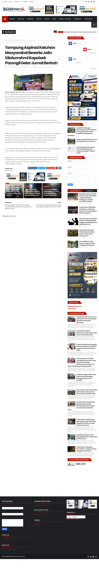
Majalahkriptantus (74, 306)
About (11, 1)
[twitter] (86, 1)
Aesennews (72, 308)
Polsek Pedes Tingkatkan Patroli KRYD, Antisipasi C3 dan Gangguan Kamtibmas (86, 449)
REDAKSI (36, 524)
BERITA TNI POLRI (65, 19)
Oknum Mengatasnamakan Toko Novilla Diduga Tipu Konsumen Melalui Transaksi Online (85, 150)
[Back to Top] (96, 557)
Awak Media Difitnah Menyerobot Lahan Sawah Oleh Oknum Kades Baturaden (86, 333)
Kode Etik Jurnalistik (8, 539)
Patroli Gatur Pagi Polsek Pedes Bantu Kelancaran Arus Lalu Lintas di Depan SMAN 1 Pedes (86, 392)
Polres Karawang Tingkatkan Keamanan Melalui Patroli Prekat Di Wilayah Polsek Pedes (32, 192)
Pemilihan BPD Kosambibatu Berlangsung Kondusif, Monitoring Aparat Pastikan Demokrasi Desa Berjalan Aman (81, 406)
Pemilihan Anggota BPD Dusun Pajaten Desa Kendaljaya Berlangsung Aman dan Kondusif (86, 377)
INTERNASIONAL (18, 25)
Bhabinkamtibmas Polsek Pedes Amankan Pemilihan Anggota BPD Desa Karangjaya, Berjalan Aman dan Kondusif (88, 197)
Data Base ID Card (40, 514)
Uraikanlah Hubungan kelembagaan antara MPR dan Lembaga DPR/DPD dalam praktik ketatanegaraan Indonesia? (82, 131)
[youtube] (89, 1)
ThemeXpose (21, 556)
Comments (89, 191)
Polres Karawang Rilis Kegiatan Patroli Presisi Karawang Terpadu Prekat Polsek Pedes (51, 192)
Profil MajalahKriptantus (10, 549)
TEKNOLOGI (88, 19)
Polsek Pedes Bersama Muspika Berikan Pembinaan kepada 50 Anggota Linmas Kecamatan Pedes (86, 347)
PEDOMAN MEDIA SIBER (41, 505)
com (7, 183)
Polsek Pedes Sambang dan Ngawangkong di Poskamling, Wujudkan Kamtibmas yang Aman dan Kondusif (86, 422)
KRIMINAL (30, 19)
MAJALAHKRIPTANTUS (20, 40)
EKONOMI (21, 19)
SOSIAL (46, 19)
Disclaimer (24, 1)
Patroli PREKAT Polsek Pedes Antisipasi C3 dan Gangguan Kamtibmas (87, 243)
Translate (82, 519)
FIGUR (54, 19)
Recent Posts (74, 191)
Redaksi (31, 1)
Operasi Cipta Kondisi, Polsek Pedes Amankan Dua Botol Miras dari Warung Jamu (86, 233)
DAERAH (12, 19)
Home (5, 1)
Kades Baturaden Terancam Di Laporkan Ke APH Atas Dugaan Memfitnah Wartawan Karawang (86, 320)
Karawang (46, 186)
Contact (16, 1)
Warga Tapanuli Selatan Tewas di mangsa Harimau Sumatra (86, 140)
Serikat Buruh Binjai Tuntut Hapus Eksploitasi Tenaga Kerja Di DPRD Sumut (86, 437)
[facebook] (84, 1)
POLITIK (38, 19)
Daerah (11, 40)
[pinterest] (91, 1)
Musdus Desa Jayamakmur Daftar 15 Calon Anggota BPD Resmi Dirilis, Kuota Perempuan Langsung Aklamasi (13, 190)
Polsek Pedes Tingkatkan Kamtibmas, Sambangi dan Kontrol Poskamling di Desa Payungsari (87, 210)
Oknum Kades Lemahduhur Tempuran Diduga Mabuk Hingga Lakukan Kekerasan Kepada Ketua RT (88, 221)
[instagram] (94, 1)
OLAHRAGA (77, 19)
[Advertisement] (82, 479)
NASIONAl (6, 25)
